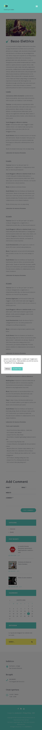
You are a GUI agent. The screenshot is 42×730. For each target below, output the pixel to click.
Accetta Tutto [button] (17, 369)
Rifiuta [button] (8, 369)
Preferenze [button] (19, 363)
